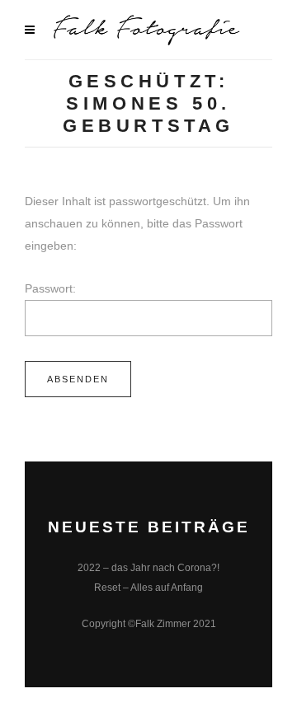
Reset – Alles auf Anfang (148, 587)
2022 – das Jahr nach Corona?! (148, 568)
